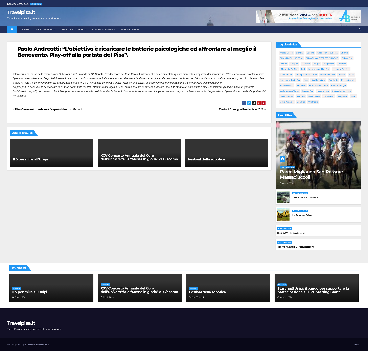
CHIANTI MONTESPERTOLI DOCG (322, 58)
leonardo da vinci (341, 69)
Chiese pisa (347, 58)
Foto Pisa (342, 64)
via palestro (328, 96)
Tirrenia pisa (307, 91)
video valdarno (287, 102)
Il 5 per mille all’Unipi (30, 159)
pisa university (348, 80)
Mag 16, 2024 (286, 297)
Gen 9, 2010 (288, 183)
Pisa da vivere (130, 29)
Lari (303, 69)
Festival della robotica (206, 159)
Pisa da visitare (102, 29)
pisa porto (333, 80)
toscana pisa (323, 91)
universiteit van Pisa (341, 91)
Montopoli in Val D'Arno (306, 74)
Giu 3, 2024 (20, 297)
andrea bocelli (286, 53)
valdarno (301, 96)
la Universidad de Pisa (318, 69)
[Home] (12, 29)
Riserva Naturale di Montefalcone (296, 246)
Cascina (310, 53)
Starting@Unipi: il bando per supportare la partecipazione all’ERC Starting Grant (313, 290)
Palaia (351, 74)
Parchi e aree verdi (288, 167)
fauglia (316, 64)
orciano (341, 74)
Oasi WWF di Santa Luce (291, 233)
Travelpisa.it (21, 12)
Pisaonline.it (43, 345)
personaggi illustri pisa (290, 80)
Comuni (25, 29)
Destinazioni (45, 29)
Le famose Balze (302, 215)
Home (356, 345)
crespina (294, 64)
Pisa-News (17, 288)
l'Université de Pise (289, 69)
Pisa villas (301, 85)
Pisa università (286, 85)
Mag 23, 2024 (197, 297)
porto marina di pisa (318, 85)
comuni (283, 64)
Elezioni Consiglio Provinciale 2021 (241, 109)
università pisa (286, 96)
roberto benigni (338, 85)
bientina (299, 53)
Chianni (344, 53)
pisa (306, 80)
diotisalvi (306, 64)
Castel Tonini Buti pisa (327, 53)
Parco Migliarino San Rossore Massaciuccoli (311, 174)
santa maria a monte (289, 91)
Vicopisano (342, 96)
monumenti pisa (327, 74)
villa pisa (301, 102)
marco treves (286, 74)
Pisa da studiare (73, 29)
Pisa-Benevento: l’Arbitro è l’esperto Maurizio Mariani (48, 109)
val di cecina (314, 96)
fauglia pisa (328, 64)
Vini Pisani (313, 102)
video (353, 96)
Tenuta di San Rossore (305, 197)
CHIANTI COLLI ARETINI (291, 58)
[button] (360, 29)
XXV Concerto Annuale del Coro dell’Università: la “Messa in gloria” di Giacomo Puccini (139, 159)
